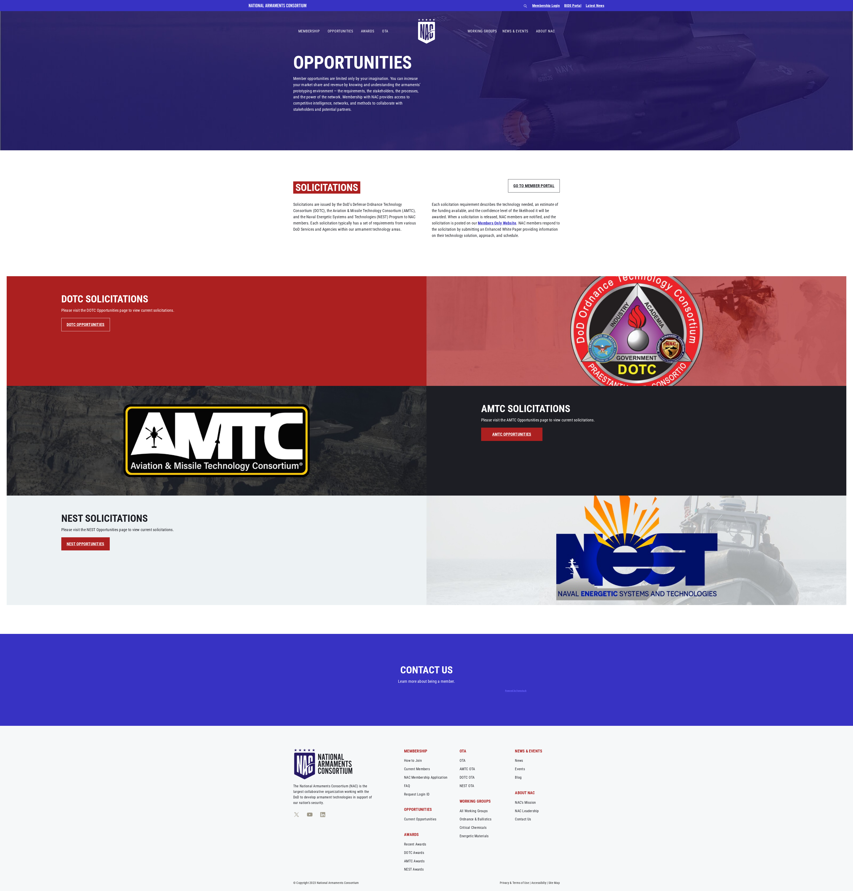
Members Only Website (497, 223)
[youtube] (310, 815)
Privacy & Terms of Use (514, 883)
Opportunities (340, 31)
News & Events (515, 31)
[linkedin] (323, 815)
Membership (309, 31)
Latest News (595, 6)
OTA (385, 31)
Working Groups (482, 31)
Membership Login (546, 6)
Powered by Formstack (515, 690)
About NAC (545, 31)
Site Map (554, 883)
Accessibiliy (538, 883)
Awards (367, 31)
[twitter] (296, 815)
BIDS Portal (572, 6)
